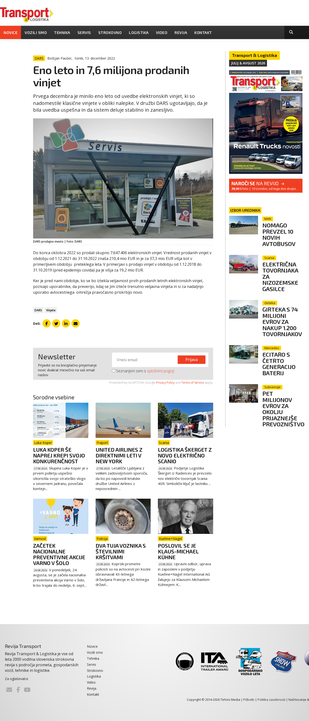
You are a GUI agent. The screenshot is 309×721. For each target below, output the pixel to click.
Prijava (191, 359)
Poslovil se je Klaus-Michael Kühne (178, 551)
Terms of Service (192, 383)
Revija (181, 32)
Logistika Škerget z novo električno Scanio (185, 455)
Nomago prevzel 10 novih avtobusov (278, 234)
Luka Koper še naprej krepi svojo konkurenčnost (59, 455)
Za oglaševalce (16, 678)
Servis (84, 32)
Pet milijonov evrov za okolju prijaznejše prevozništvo (283, 409)
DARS (38, 310)
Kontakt (203, 32)
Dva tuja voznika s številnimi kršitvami (121, 551)
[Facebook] (18, 689)
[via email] (75, 323)
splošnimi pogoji (160, 371)
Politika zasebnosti (271, 699)
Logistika (139, 32)
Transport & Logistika (254, 55)
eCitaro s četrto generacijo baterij (278, 363)
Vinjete (51, 310)
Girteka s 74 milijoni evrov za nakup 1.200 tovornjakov (282, 321)
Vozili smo (36, 32)
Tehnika (62, 32)
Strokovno (110, 32)
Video (162, 32)
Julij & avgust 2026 (248, 63)
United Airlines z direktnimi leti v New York (119, 455)
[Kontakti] (9, 689)
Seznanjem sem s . (145, 371)
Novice (10, 32)
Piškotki (248, 699)
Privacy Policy (165, 383)
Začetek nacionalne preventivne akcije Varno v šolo (59, 554)
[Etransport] (26, 14)
